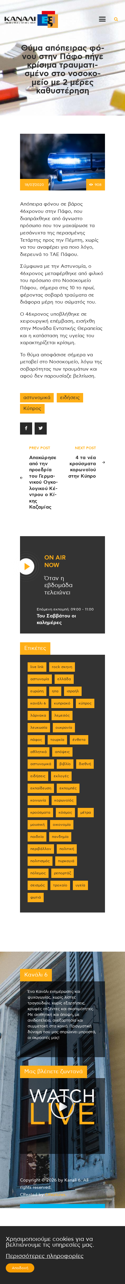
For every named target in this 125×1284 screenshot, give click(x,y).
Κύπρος (32, 408)
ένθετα (79, 739)
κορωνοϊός (64, 800)
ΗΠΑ (55, 691)
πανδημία (60, 837)
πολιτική (66, 849)
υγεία (80, 885)
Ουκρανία (64, 727)
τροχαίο (60, 885)
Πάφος (36, 739)
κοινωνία (38, 800)
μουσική (37, 824)
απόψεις (62, 752)
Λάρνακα (38, 715)
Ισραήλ (73, 691)
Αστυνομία (39, 679)
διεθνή (85, 764)
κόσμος (65, 812)
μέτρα (85, 812)
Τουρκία (57, 739)
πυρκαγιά (66, 861)
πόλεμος (38, 873)
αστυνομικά (36, 397)
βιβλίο (65, 764)
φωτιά (35, 897)
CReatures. (56, 1195)
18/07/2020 (34, 185)
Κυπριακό (62, 703)
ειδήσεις (70, 397)
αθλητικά (38, 752)
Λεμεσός (62, 715)
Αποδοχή (20, 1268)
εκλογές (61, 776)
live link (37, 667)
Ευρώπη (37, 691)
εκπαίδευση (40, 788)
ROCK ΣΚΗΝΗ (62, 667)
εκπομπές (68, 788)
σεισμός (37, 885)
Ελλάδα (64, 679)
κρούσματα (40, 812)
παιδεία (37, 837)
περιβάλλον (40, 849)
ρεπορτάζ (62, 873)
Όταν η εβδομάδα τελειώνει (58, 586)
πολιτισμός (40, 861)
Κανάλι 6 (38, 703)
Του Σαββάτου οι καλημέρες (56, 619)
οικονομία (62, 824)
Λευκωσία (38, 727)
